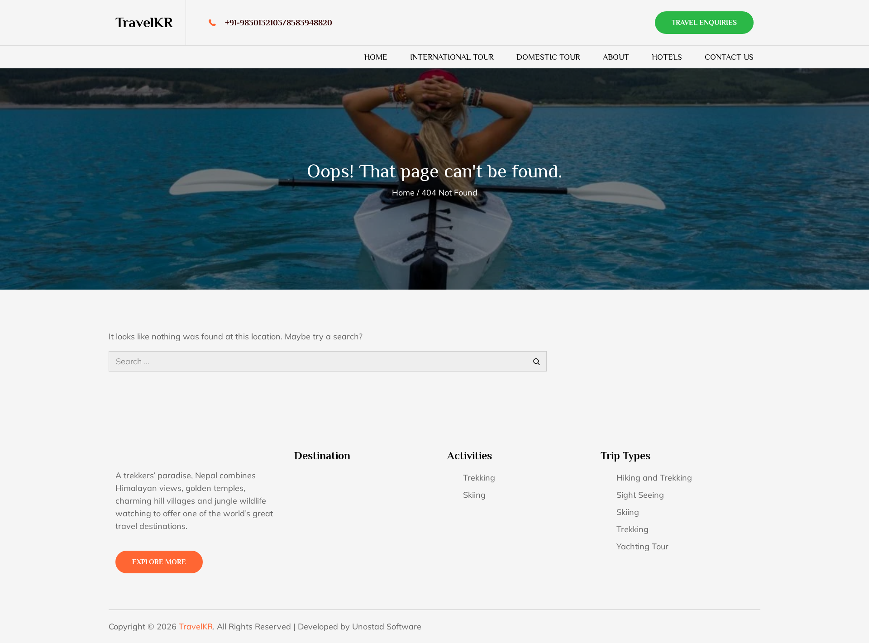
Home (375, 57)
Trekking (479, 477)
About (616, 57)
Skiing (474, 495)
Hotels (667, 57)
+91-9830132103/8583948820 (278, 22)
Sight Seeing (640, 495)
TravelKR (144, 22)
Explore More (159, 562)
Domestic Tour (548, 57)
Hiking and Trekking (654, 477)
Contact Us (729, 57)
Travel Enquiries (704, 23)
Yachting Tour (642, 546)
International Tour (452, 57)
